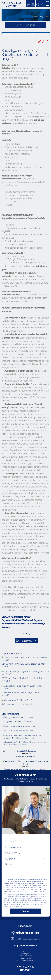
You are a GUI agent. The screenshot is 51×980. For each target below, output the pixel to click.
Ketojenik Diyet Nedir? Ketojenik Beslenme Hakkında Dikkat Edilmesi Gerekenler (25, 743)
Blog (41, 17)
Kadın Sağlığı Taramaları (25, 755)
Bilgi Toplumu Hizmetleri (25, 946)
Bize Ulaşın (25, 925)
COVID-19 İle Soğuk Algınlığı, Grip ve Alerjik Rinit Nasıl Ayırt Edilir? (24, 679)
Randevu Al (26, 641)
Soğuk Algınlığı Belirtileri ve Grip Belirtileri (19, 704)
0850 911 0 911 (27, 933)
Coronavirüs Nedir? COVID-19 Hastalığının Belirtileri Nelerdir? (23, 665)
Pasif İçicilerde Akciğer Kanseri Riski (18, 730)
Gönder (25, 911)
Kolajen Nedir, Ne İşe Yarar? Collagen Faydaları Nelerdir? (22, 693)
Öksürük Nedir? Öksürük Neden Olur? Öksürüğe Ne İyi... (25, 768)
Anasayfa (35, 17)
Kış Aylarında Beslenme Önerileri (17, 721)
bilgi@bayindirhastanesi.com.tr (27, 939)
